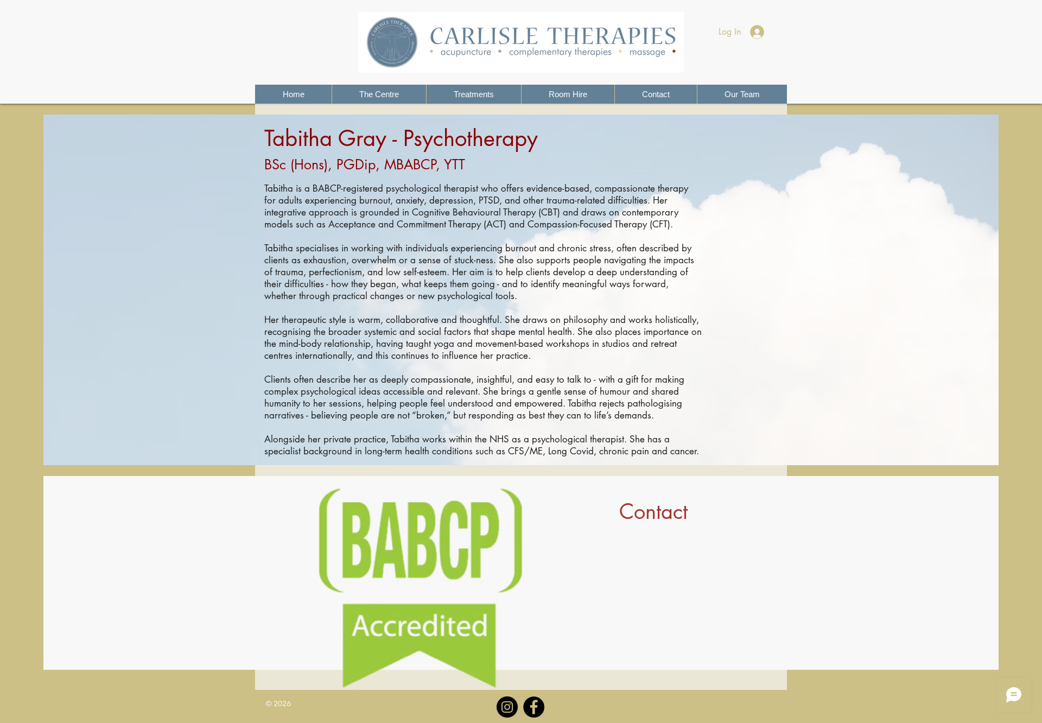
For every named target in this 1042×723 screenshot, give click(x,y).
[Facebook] (533, 707)
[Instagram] (507, 707)
